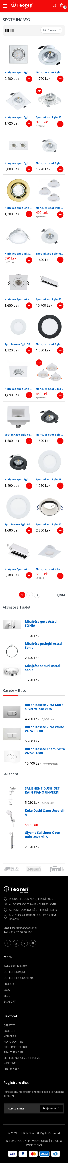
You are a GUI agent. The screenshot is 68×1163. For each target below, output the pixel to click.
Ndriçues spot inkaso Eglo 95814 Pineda (50, 208)
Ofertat (9, 1025)
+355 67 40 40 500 (20, 932)
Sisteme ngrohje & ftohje (22, 1057)
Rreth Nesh (11, 1068)
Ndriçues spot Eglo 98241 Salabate (50, 72)
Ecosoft (10, 1030)
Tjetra (60, 595)
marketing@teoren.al (24, 927)
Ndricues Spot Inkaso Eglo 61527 (18, 299)
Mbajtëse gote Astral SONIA (41, 624)
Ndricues (10, 1036)
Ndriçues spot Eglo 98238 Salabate (50, 163)
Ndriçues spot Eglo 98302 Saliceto (18, 389)
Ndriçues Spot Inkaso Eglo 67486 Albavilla (18, 569)
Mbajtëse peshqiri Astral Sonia (43, 646)
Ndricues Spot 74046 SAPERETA (50, 389)
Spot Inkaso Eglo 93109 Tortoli (50, 117)
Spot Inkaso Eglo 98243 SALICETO (50, 253)
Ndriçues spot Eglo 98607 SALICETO (18, 479)
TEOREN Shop (26, 1133)
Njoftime (10, 1063)
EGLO (7, 989)
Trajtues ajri (13, 1052)
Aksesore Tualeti (17, 607)
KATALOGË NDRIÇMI (16, 966)
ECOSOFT (10, 1001)
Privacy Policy (38, 1140)
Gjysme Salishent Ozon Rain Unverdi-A (42, 835)
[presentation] (4, 869)
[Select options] (29, 79)
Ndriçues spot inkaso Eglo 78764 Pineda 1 (18, 253)
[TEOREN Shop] (22, 5)
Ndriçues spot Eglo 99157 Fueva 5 (50, 344)
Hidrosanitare (13, 1041)
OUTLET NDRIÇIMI (14, 971)
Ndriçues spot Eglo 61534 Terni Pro (18, 163)
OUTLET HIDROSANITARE (19, 977)
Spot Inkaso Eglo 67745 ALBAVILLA (50, 299)
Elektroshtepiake (16, 1047)
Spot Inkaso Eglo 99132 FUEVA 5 (18, 524)
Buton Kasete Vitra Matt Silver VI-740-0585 (44, 707)
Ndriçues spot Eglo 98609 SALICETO (50, 434)
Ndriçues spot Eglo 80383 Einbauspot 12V (18, 208)
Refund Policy (16, 1140)
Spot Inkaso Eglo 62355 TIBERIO (18, 434)
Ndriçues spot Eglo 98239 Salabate (18, 117)
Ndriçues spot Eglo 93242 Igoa (18, 72)
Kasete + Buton (16, 690)
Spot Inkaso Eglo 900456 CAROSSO (50, 524)
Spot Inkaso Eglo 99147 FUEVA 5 (18, 344)
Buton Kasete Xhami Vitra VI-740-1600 (45, 751)
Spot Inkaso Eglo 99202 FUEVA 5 (50, 479)
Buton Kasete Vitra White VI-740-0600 (44, 729)
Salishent (10, 774)
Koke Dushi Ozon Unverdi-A (45, 813)
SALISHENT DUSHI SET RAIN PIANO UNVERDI (42, 790)
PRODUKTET (11, 983)
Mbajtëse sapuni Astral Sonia (42, 668)
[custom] (8, 943)
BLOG (7, 995)
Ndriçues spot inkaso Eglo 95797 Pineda (50, 569)
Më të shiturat (50, 30)
